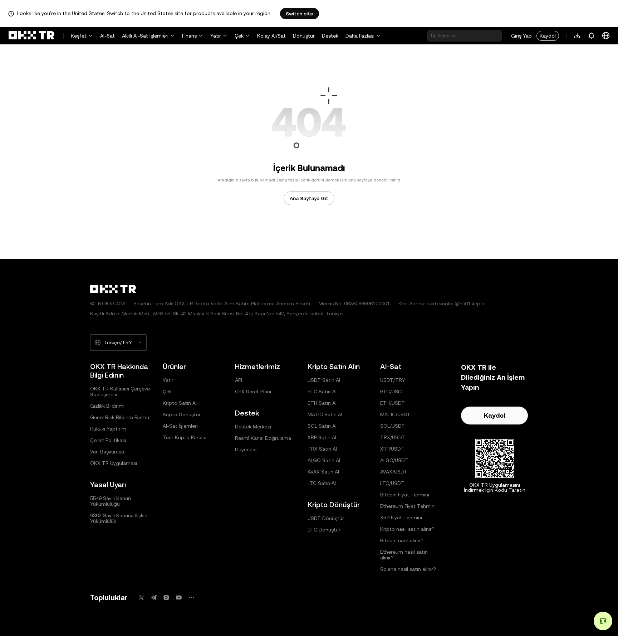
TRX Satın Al (322, 449)
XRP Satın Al (322, 437)
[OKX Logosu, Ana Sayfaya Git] (31, 35)
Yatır (215, 36)
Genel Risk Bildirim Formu (119, 417)
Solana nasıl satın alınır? (408, 569)
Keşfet (79, 36)
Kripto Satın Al (180, 403)
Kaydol (548, 36)
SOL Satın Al (322, 426)
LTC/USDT (392, 483)
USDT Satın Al (324, 380)
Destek (330, 36)
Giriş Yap (521, 36)
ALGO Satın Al (324, 460)
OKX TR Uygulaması (113, 463)
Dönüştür (304, 36)
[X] (141, 597)
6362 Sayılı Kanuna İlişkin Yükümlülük (118, 518)
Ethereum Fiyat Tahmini (408, 506)
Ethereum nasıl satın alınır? (404, 554)
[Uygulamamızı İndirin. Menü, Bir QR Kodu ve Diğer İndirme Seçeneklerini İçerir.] (577, 35)
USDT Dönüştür (326, 518)
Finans (189, 36)
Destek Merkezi (253, 426)
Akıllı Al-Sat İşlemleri (145, 36)
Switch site (299, 13)
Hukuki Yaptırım (108, 429)
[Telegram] (154, 597)
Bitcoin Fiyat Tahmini (404, 494)
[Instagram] (166, 597)
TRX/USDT (392, 437)
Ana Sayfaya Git (309, 198)
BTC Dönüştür (324, 530)
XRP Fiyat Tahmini (401, 517)
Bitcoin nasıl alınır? (401, 540)
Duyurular (246, 449)
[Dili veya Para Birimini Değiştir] (605, 35)
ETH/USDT (392, 403)
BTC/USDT (392, 391)
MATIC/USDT (395, 414)
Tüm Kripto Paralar (185, 437)
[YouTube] (179, 597)
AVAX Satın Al (323, 472)
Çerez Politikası (108, 440)
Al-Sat (107, 36)
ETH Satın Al (322, 403)
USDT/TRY (392, 380)
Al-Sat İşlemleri (180, 426)
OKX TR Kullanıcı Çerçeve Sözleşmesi (120, 391)
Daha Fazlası (359, 36)
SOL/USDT (392, 426)
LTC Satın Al (322, 483)
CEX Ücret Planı (253, 391)
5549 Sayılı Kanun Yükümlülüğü (110, 501)
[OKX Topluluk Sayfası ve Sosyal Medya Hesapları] (191, 597)
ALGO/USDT (394, 460)
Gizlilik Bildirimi (107, 406)
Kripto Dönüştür (182, 414)
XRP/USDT (392, 449)
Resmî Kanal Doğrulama (263, 438)
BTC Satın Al (322, 391)
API (238, 380)
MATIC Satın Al (325, 414)
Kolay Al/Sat (271, 36)
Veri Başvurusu (107, 452)
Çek (239, 36)
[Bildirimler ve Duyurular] (591, 35)
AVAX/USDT (393, 472)
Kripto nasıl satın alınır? (407, 529)
